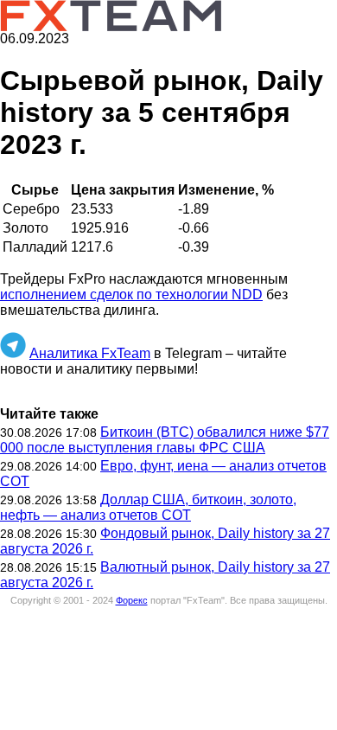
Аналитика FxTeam (89, 353)
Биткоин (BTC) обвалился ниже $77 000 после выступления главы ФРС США (164, 440)
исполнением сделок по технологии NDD (131, 294)
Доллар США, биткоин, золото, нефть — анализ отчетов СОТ (148, 507)
